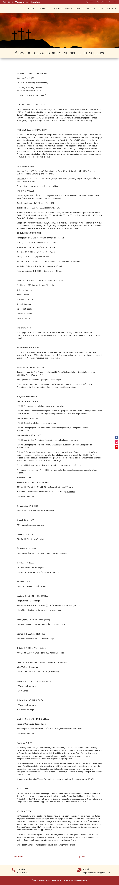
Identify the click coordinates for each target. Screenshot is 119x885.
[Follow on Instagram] (116, 442)
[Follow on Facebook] (116, 437)
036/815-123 (9, 2)
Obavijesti (112, 2)
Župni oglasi (90, 2)
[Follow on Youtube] (116, 447)
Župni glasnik (101, 2)
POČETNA (32, 9)
